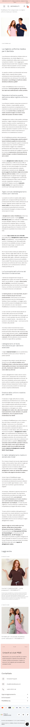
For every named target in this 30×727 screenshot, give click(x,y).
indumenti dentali (11, 352)
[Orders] (24, 6)
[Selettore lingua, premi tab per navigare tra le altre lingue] (1, 714)
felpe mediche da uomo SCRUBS (15, 235)
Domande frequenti (12, 678)
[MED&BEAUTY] (15, 6)
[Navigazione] (4, 6)
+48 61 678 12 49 (11, 689)
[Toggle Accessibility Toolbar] (27, 724)
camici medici (5, 205)
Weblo (3, 724)
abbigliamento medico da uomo (15, 161)
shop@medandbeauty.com (14, 684)
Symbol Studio (13, 723)
